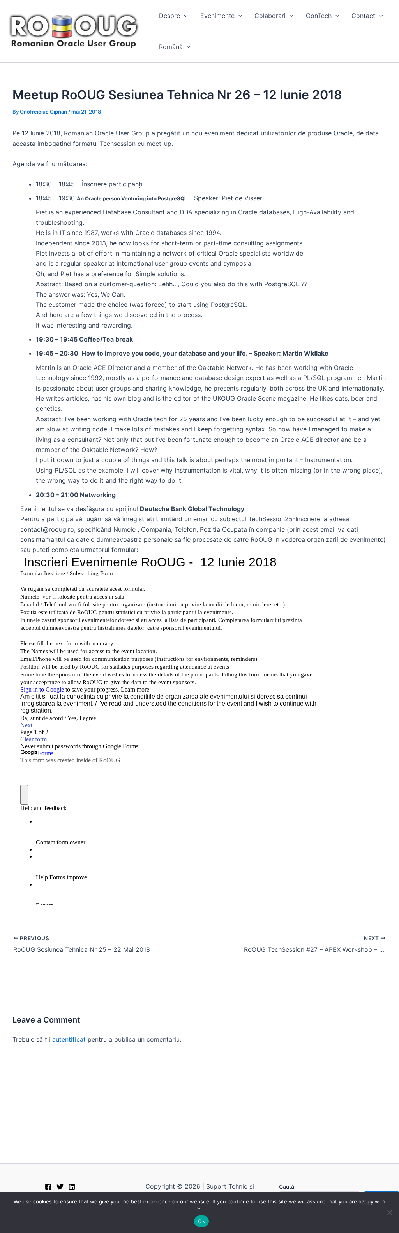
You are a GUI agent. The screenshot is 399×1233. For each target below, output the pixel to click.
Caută (286, 1186)
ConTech (319, 15)
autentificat (69, 1039)
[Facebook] (48, 1186)
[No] (389, 1212)
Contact (363, 15)
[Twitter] (60, 1186)
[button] (184, 15)
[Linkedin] (71, 1186)
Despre (169, 15)
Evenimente (217, 15)
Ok (201, 1221)
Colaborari (270, 15)
